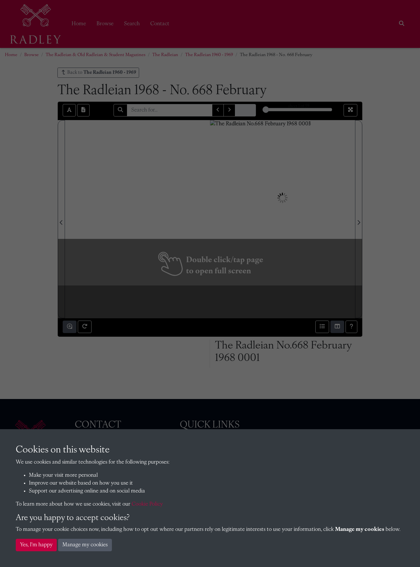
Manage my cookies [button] (85, 545)
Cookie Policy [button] (147, 504)
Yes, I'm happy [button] (36, 545)
